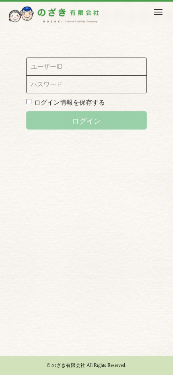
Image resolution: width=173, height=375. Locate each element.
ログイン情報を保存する (69, 102)
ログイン (86, 120)
